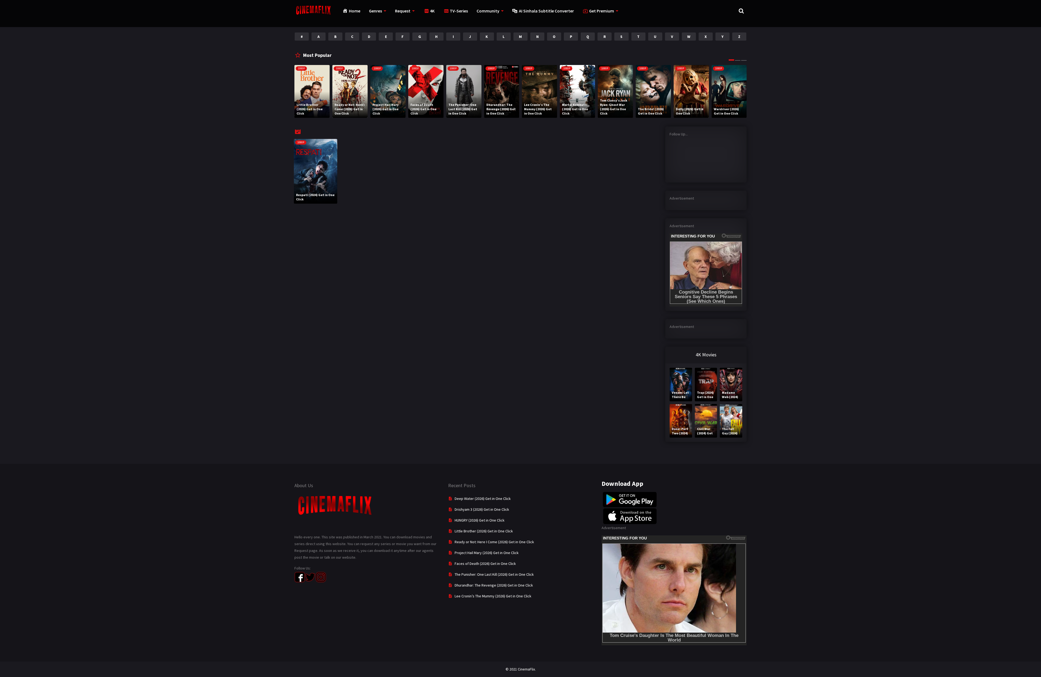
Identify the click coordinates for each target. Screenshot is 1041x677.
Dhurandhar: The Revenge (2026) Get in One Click (494, 585)
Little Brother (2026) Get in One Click (484, 531)
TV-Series (459, 11)
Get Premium (601, 11)
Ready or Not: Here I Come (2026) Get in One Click (494, 541)
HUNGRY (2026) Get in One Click (480, 520)
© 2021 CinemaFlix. (521, 669)
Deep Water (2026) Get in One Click (483, 498)
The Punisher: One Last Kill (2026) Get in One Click (494, 574)
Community (488, 11)
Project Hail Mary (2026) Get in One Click (487, 552)
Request (402, 11)
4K (432, 11)
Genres (375, 11)
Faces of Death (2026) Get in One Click (485, 563)
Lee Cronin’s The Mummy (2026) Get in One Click (493, 596)
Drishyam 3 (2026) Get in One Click (482, 509)
